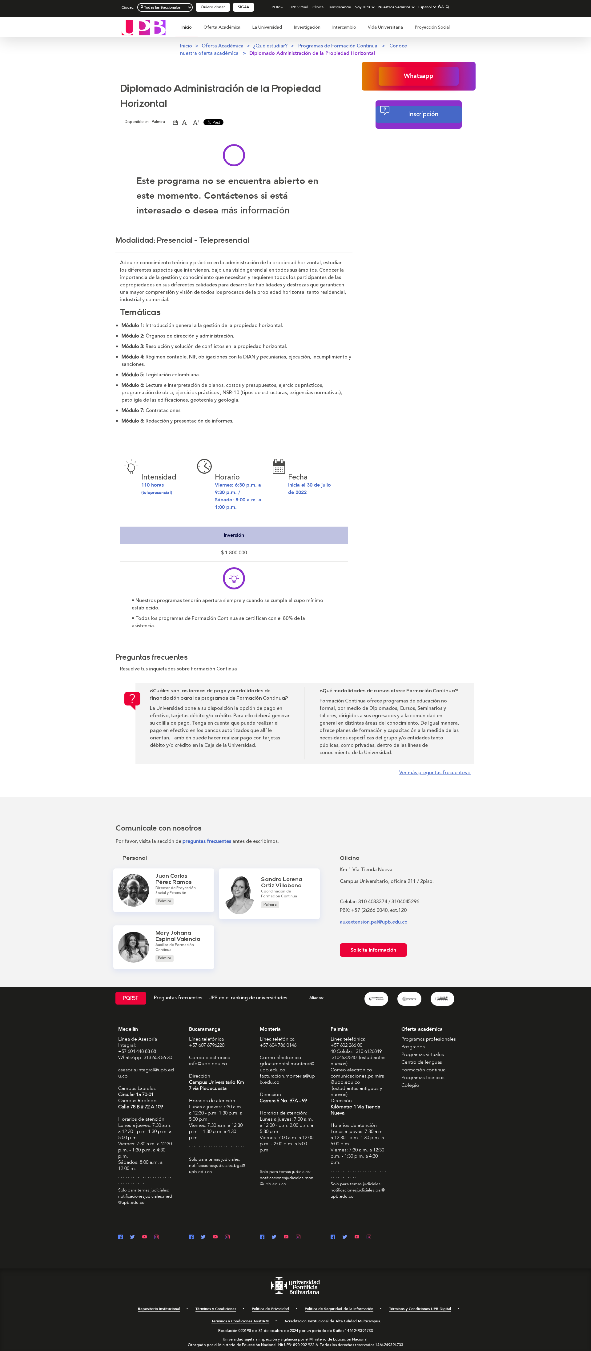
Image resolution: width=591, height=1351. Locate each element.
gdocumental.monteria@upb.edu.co (287, 1067)
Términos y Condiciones (215, 1308)
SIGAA (243, 7)
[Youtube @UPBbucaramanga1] (215, 1237)
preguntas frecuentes (207, 841)
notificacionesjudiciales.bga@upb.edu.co (217, 1169)
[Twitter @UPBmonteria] (274, 1237)
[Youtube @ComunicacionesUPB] (144, 1237)
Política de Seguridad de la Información (339, 1308)
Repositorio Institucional (159, 1308)
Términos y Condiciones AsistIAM (240, 1321)
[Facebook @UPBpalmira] (333, 1237)
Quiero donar (213, 7)
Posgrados (413, 1047)
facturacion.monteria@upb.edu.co (287, 1079)
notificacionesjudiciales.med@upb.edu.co (145, 1199)
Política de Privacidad (270, 1308)
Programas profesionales (428, 1039)
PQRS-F (278, 7)
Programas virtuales (422, 1054)
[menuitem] (186, 30)
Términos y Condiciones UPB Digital (420, 1308)
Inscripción (423, 114)
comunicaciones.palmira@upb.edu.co (357, 1079)
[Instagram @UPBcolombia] (156, 1237)
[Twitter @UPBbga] (203, 1237)
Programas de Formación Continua (338, 46)
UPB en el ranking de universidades (247, 997)
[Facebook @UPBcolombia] (120, 1237)
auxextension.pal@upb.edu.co (374, 922)
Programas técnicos (422, 1077)
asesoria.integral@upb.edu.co (146, 1073)
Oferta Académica (221, 27)
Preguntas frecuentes (178, 997)
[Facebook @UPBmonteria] (262, 1237)
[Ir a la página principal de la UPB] (143, 27)
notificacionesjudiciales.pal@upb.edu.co (358, 1193)
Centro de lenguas (421, 1062)
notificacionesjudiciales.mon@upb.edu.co (286, 1181)
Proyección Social (432, 27)
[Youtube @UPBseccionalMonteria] (286, 1237)
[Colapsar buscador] (446, 6)
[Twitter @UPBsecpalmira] (345, 1237)
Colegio (410, 1085)
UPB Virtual (298, 7)
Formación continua (423, 1070)
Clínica (318, 7)
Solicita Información (373, 950)
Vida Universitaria (385, 27)
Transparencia (339, 7)
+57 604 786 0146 (278, 1045)
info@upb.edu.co (208, 1064)
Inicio (186, 27)
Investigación (307, 27)
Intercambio (344, 27)
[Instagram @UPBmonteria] (298, 1237)
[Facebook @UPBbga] (191, 1237)
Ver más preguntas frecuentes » (435, 772)
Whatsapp (418, 76)
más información (255, 210)
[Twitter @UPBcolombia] (132, 1237)
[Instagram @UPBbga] (227, 1237)
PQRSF (131, 998)
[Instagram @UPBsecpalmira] (369, 1237)
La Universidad (267, 27)
